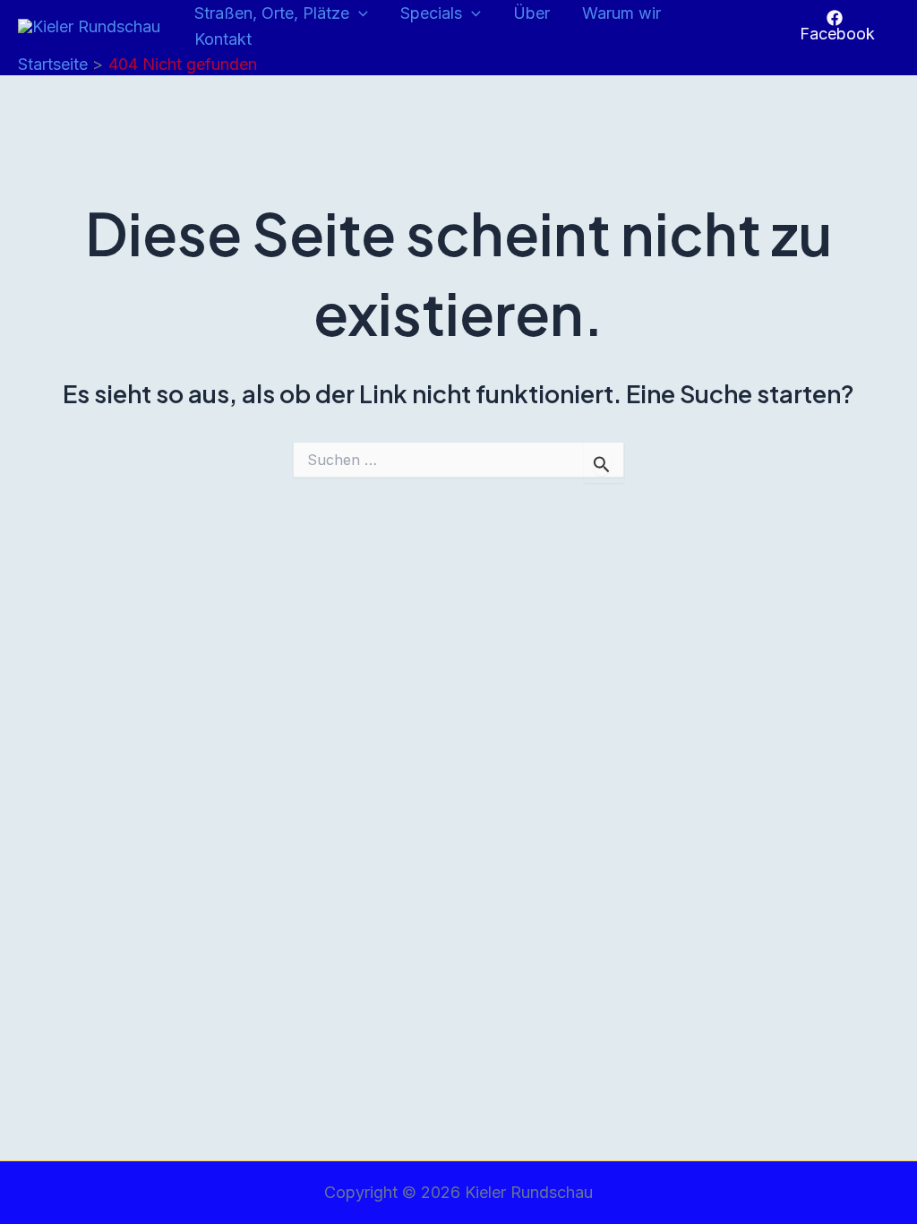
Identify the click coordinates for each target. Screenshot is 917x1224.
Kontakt (223, 39)
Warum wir (621, 13)
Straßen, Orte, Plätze (271, 13)
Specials (431, 13)
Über (531, 13)
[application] (358, 14)
